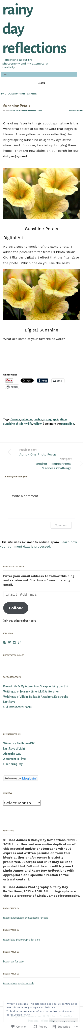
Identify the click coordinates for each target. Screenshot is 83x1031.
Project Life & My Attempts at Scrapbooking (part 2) (35, 686)
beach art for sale (13, 961)
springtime (60, 419)
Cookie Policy (21, 1014)
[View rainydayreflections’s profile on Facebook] (4, 642)
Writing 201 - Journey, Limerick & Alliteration (31, 691)
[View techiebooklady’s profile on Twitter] (9, 642)
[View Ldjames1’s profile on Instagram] (14, 642)
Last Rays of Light (14, 748)
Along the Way (12, 753)
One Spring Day (13, 764)
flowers (15, 419)
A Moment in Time (14, 758)
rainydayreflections (32, 110)
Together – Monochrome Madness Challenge (53, 464)
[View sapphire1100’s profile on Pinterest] (19, 642)
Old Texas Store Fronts (17, 707)
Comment (61, 525)
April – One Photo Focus (37, 452)
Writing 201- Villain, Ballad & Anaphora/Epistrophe (35, 696)
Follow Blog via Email (13, 567)
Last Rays (9, 701)
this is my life (24, 423)
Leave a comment (75, 110)
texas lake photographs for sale (21, 939)
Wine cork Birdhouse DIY (18, 743)
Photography (10, 93)
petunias (26, 419)
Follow (16, 607)
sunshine (9, 423)
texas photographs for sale (18, 983)
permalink (67, 423)
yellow (37, 423)
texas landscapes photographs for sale (25, 917)
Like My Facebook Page (13, 655)
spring (47, 419)
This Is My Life (28, 93)
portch (38, 419)
